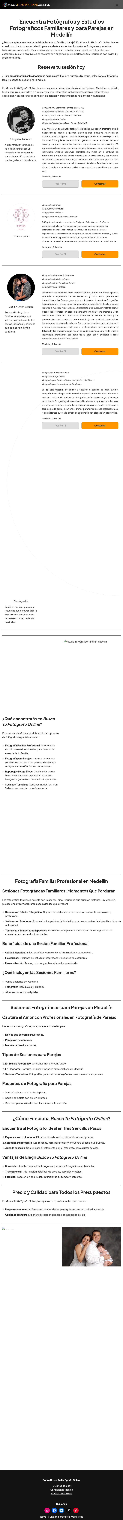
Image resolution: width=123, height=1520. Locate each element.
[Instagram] (47, 1510)
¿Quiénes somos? (62, 1485)
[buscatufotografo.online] (26, 4)
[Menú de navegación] (117, 4)
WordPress (76, 1516)
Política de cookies (61, 1493)
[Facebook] (54, 1510)
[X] (68, 1510)
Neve (43, 1516)
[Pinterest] (76, 1510)
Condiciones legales (61, 1489)
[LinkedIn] (61, 1510)
